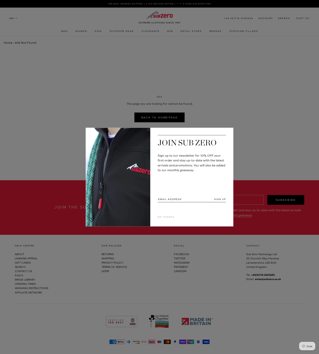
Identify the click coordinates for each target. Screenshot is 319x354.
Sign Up (220, 199)
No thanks (166, 216)
